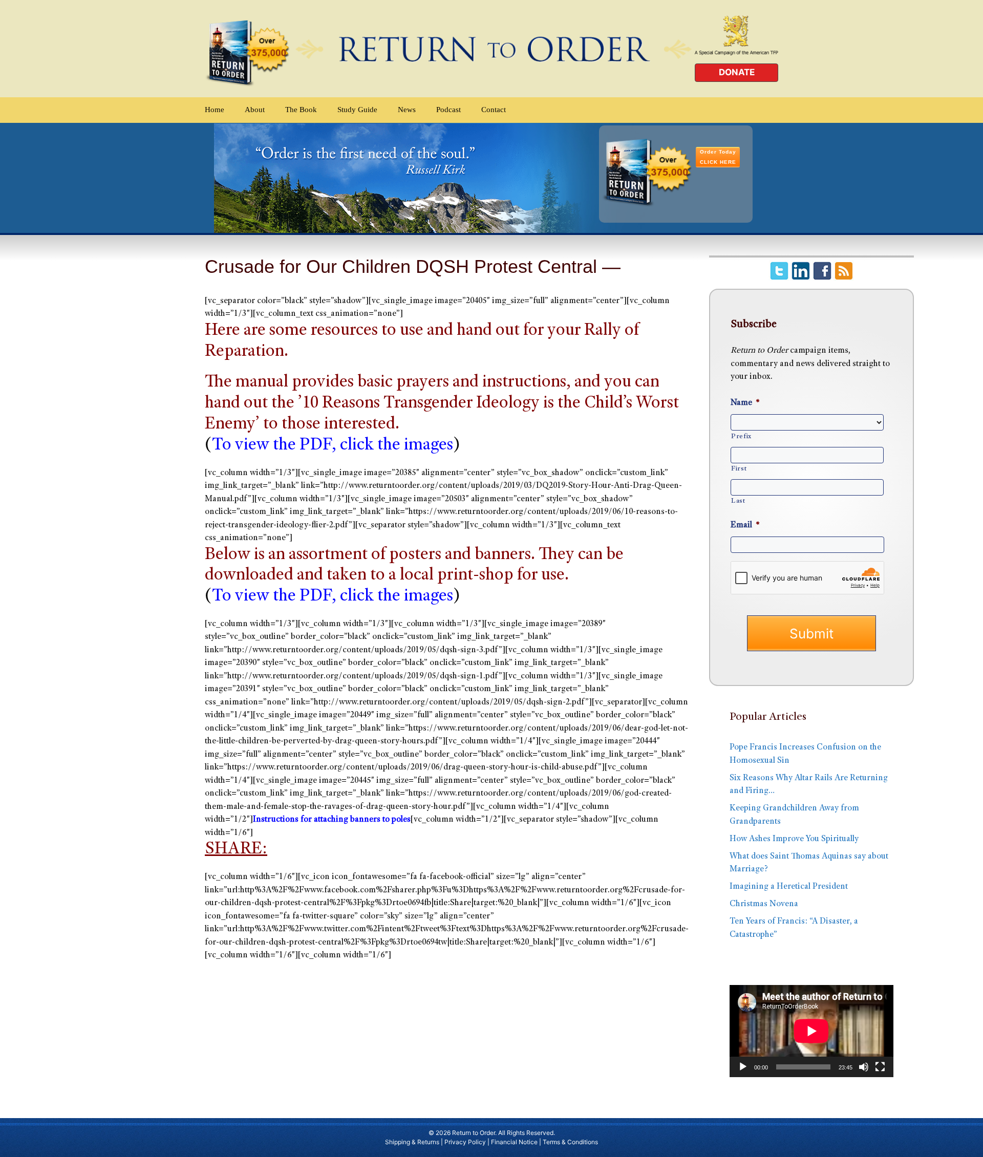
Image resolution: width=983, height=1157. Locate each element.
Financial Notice (514, 1142)
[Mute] (864, 1067)
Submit (811, 633)
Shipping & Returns (412, 1142)
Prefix (741, 436)
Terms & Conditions (570, 1142)
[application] (811, 1031)
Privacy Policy (465, 1142)
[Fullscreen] (880, 1067)
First (738, 469)
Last (738, 501)
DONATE (737, 72)
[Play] (743, 1067)
